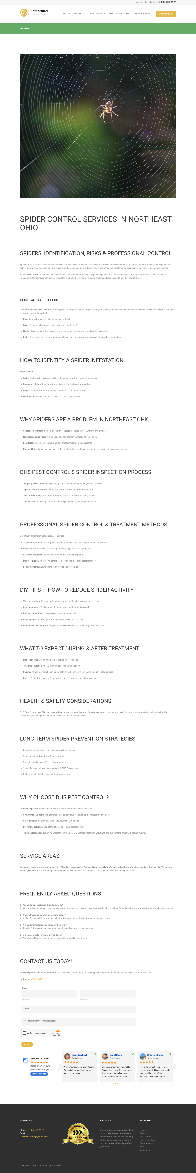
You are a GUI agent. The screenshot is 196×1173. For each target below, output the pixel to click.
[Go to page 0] (113, 1083)
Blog (142, 1146)
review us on (38, 1073)
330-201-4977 (168, 2)
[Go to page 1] (115, 1083)
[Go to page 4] (121, 1083)
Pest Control (145, 1136)
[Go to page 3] (119, 1083)
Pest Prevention (147, 1140)
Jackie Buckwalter (81, 1055)
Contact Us (145, 1150)
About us (144, 1133)
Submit (27, 1044)
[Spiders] (98, 126)
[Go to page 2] (117, 1083)
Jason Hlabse (116, 1055)
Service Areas (146, 1143)
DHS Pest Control (39, 1058)
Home (143, 1130)
